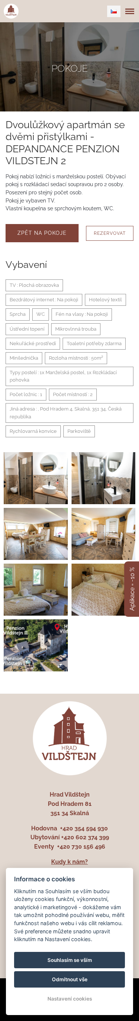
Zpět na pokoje (42, 233)
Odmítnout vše (69, 979)
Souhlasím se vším (69, 960)
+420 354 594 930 (84, 828)
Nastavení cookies (69, 999)
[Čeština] (113, 11)
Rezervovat (110, 233)
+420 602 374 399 (85, 837)
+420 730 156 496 (81, 846)
